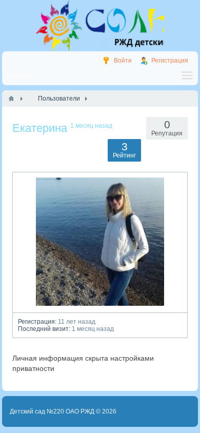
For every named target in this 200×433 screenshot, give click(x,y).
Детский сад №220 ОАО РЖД (52, 411)
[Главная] (11, 98)
